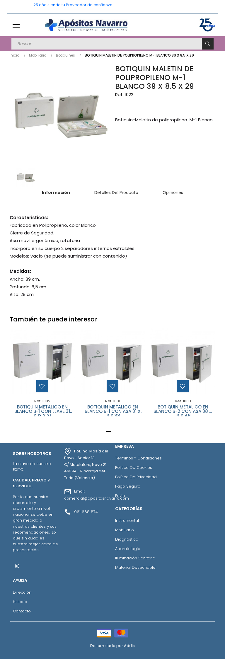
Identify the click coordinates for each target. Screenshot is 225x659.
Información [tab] (56, 192)
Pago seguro (127, 486)
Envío (120, 495)
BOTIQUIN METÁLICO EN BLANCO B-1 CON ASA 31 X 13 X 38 (113, 410)
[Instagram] (17, 565)
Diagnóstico (126, 539)
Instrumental (127, 520)
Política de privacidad (136, 477)
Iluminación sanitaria (135, 558)
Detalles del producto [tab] (116, 192)
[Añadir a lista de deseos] (42, 386)
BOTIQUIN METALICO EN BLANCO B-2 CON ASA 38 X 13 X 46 (183, 410)
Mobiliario (124, 530)
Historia (20, 601)
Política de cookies (133, 467)
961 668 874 (86, 512)
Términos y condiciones (138, 458)
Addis (129, 645)
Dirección (22, 592)
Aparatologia (127, 548)
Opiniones (173, 192)
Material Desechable (135, 567)
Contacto (22, 611)
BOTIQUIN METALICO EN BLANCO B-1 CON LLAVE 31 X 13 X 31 (42, 410)
